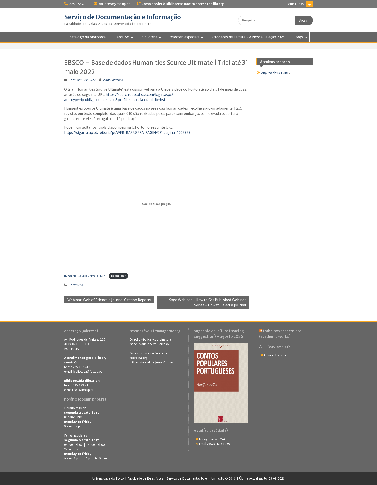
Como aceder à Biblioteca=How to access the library (183, 4)
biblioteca (149, 36)
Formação (76, 285)
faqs (299, 36)
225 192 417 (78, 4)
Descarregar (118, 275)
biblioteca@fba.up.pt (114, 4)
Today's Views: (209, 439)
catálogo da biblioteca (88, 36)
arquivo (123, 36)
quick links (296, 4)
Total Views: (207, 444)
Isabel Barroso (113, 80)
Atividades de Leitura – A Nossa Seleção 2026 (248, 36)
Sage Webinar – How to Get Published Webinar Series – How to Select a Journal (207, 302)
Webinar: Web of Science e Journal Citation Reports (109, 299)
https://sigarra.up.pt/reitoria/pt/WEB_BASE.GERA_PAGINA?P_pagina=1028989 (127, 132)
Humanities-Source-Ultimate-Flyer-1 (85, 275)
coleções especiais (184, 36)
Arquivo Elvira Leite (274, 72)
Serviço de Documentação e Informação (122, 17)
